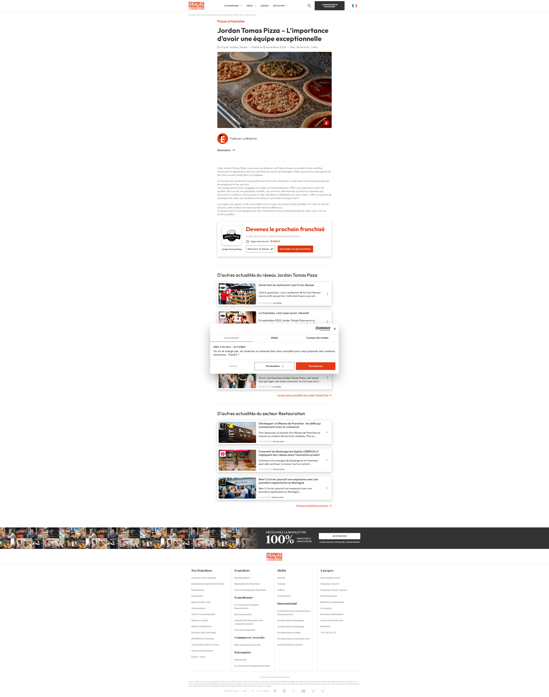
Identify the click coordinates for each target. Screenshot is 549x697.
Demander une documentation (295, 248)
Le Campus (326, 608)
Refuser (233, 366)
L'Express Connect (329, 584)
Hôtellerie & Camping (202, 639)
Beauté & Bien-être (201, 602)
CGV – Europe (264, 691)
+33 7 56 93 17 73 (328, 633)
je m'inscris (339, 536)
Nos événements (242, 615)
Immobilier (197, 596)
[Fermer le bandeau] (335, 329)
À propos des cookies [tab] (317, 338)
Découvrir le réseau (258, 248)
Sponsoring (240, 660)
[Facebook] (275, 691)
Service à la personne (202, 651)
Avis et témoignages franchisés (250, 590)
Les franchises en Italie (289, 633)
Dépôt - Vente (198, 657)
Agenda (264, 5)
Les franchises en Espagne (290, 621)
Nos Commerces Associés (247, 645)
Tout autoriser (316, 366)
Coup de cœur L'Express (203, 578)
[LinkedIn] (284, 691)
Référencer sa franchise (332, 602)
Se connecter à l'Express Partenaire (252, 666)
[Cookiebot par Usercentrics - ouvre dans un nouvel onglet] (317, 329)
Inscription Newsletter (331, 614)
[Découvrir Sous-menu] (287, 6)
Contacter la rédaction (331, 621)
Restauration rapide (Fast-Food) (207, 584)
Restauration (198, 590)
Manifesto (325, 627)
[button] (309, 5)
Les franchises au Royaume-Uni (293, 639)
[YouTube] (303, 691)
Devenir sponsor (328, 596)
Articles (281, 578)
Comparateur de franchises (329, 6)
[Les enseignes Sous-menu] (241, 6)
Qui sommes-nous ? (330, 578)
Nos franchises (241, 578)
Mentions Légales (232, 691)
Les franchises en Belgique (290, 627)
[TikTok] (313, 691)
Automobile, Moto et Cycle (205, 645)
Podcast (281, 584)
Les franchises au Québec (290, 645)
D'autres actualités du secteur (312, 505)
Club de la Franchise (244, 630)
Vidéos (281, 590)
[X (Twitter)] (293, 691)
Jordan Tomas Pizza (234, 168)
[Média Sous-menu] (255, 6)
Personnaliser (273, 366)
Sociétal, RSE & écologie (203, 633)
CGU (252, 691)
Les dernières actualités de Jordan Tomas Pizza (302, 395)
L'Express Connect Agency (333, 590)
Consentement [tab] (231, 338)
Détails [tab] (274, 338)
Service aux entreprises (203, 614)
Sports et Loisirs (199, 621)
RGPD (245, 691)
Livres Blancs (284, 596)
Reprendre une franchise (247, 584)
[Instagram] (322, 691)
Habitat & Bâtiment (201, 627)
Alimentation (198, 608)
